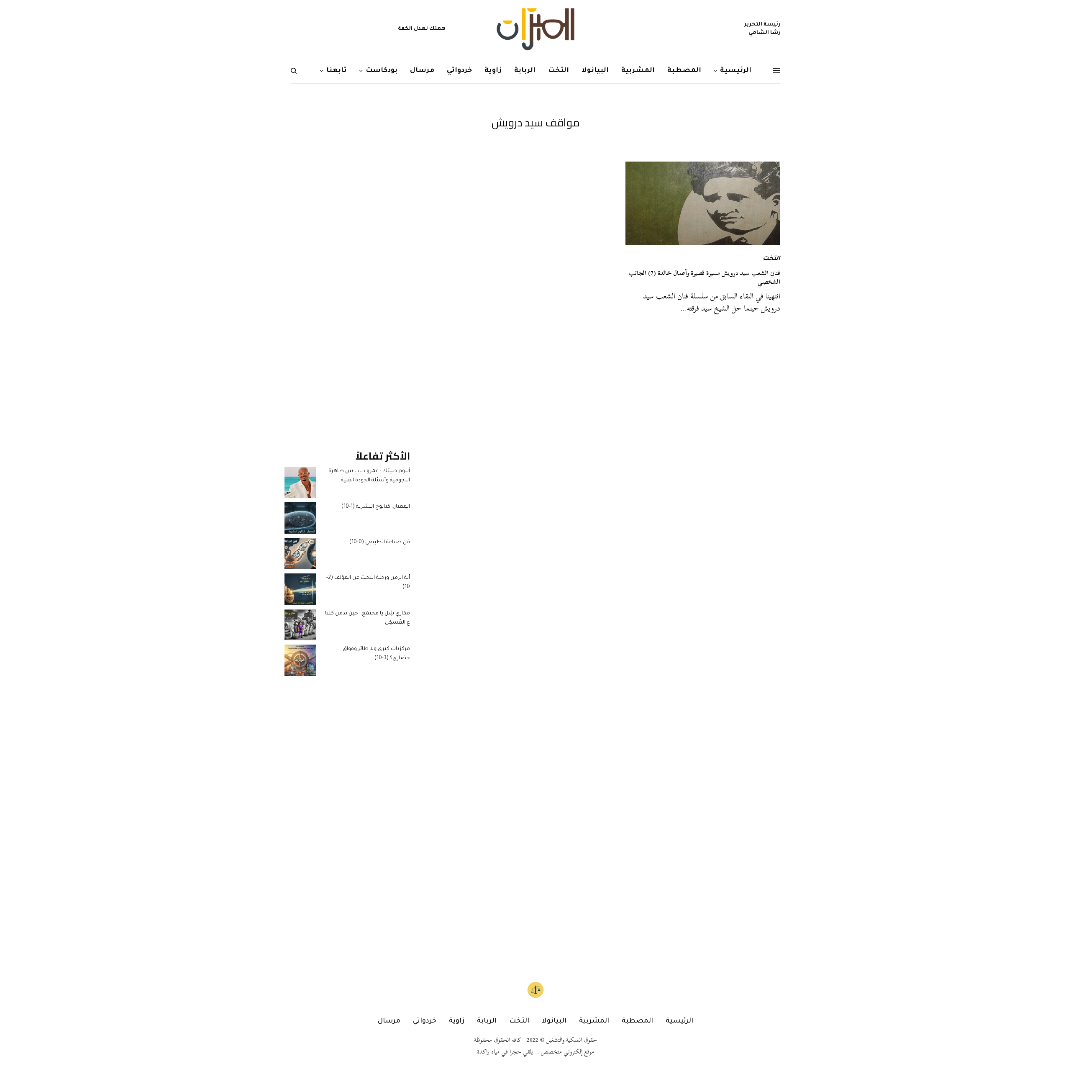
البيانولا (554, 1021)
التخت (771, 259)
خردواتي (424, 1021)
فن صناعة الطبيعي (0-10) (379, 542)
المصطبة (637, 1021)
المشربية (594, 1021)
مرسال (389, 1021)
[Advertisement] (347, 287)
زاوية (456, 1021)
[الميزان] (535, 29)
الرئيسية (679, 1021)
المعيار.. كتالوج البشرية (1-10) (375, 507)
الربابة (487, 1021)
